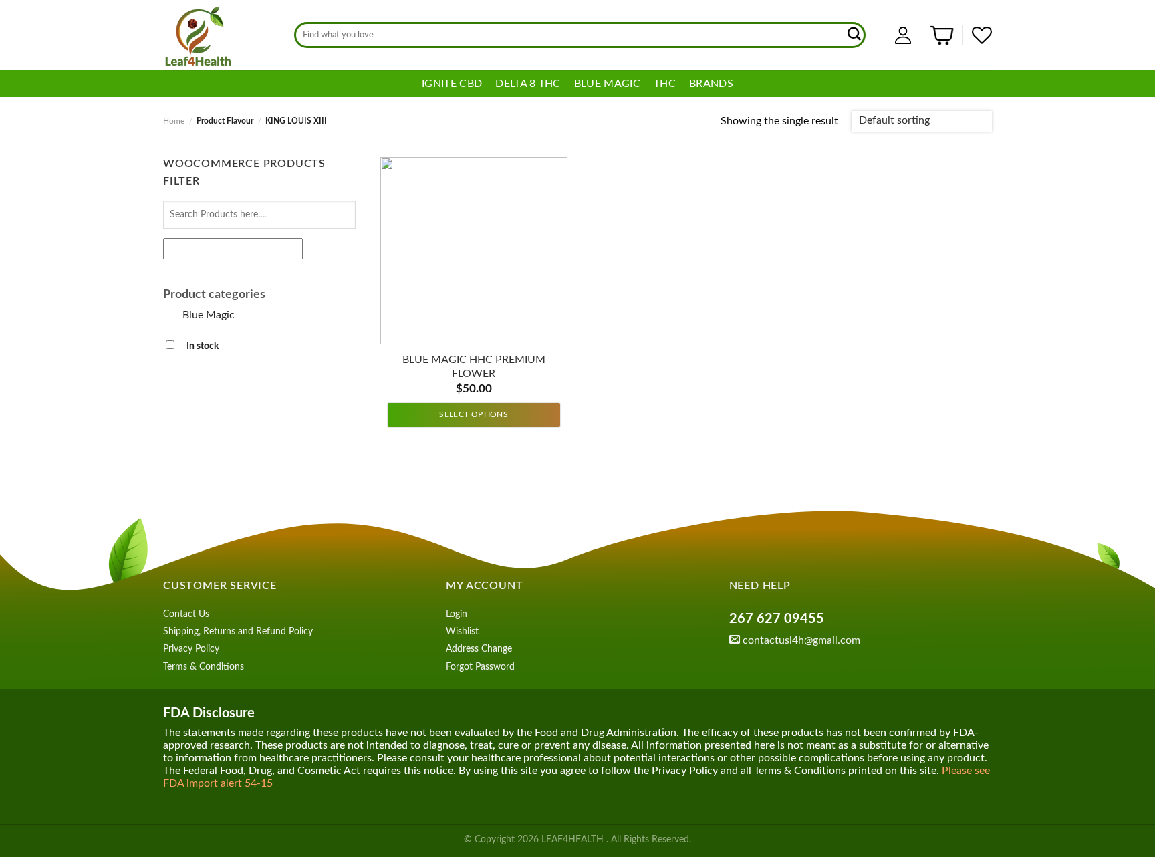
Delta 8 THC (528, 83)
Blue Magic (607, 83)
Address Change (479, 649)
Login (456, 614)
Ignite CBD (452, 83)
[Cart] (941, 35)
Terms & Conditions (203, 667)
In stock (202, 346)
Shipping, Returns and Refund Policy (238, 631)
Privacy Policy (191, 649)
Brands (711, 83)
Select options (473, 414)
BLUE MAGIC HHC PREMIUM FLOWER (473, 366)
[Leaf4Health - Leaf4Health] (218, 35)
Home (173, 121)
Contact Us (186, 614)
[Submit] (855, 35)
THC (665, 83)
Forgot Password (480, 667)
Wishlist (462, 631)
